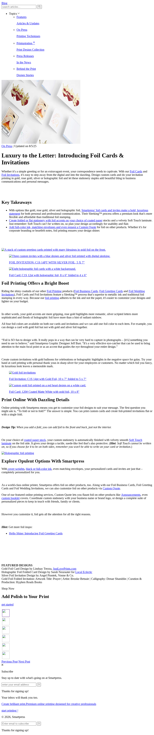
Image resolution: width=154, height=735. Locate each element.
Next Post (24, 661)
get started (8, 604)
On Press (7, 146)
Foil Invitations (10, 174)
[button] (39, 7)
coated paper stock (35, 440)
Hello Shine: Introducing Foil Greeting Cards (36, 533)
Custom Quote (111, 488)
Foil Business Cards (86, 291)
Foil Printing (54, 291)
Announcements (130, 494)
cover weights (15, 468)
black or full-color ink (39, 468)
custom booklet (11, 498)
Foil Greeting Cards (111, 291)
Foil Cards (136, 171)
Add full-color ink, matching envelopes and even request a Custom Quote (52, 227)
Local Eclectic (83, 572)
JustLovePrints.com (64, 568)
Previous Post (10, 661)
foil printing (52, 297)
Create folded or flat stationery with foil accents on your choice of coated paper (55, 220)
